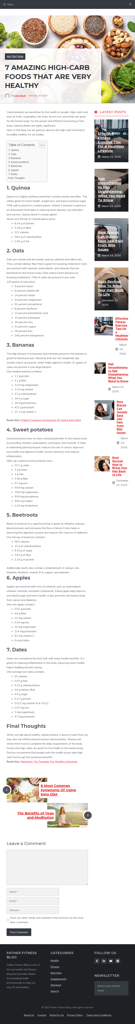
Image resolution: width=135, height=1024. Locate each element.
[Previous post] (7, 790)
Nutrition (15, 56)
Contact (41, 1015)
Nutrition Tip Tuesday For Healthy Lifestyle (49, 761)
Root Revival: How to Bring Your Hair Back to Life (119, 466)
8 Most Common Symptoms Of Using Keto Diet (51, 420)
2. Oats (12, 154)
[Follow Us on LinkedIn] (104, 961)
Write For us (57, 1015)
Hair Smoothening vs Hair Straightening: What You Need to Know (118, 373)
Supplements (59, 979)
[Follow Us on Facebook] (97, 961)
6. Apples (13, 170)
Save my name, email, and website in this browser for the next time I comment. (46, 920)
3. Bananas (14, 158)
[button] (130, 4)
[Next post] (88, 815)
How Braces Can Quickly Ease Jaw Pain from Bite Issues (110, 240)
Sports (55, 991)
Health (55, 960)
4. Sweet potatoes (18, 162)
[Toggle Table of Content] (40, 145)
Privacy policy (75, 1015)
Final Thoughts (16, 178)
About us (29, 1015)
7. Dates (12, 174)
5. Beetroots (15, 166)
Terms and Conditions (98, 1015)
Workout (56, 985)
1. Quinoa (13, 150)
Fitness (55, 966)
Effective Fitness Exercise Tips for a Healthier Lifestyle (111, 142)
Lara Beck (20, 95)
